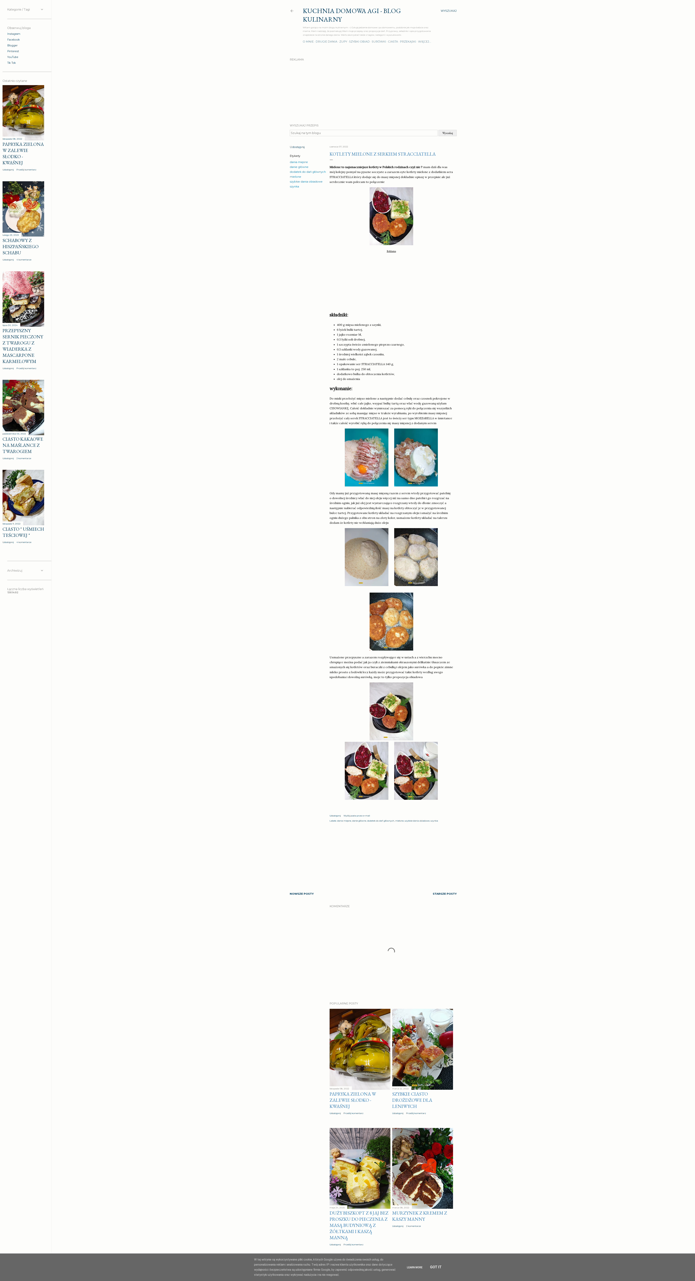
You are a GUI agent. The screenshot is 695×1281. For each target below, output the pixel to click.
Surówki (379, 41)
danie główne (299, 167)
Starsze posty (445, 893)
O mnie (308, 41)
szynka (294, 186)
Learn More (414, 1267)
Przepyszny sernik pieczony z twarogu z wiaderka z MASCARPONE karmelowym (23, 345)
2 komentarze (413, 1226)
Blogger (12, 45)
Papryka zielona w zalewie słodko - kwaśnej (353, 1100)
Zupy (343, 41)
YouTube (12, 57)
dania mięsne (299, 162)
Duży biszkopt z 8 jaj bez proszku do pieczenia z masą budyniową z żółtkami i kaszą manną (359, 1225)
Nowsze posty (302, 893)
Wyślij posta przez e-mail (357, 815)
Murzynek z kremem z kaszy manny (419, 1216)
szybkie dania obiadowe (306, 181)
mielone (295, 176)
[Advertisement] (373, 89)
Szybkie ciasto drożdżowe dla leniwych (412, 1100)
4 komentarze (23, 259)
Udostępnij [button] (297, 147)
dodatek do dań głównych (308, 172)
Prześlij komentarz (353, 1113)
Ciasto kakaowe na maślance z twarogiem (23, 445)
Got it (436, 1267)
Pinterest (13, 51)
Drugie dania (326, 41)
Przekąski (408, 41)
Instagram (13, 33)
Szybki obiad (359, 41)
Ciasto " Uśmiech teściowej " (23, 532)
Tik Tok (11, 62)
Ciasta (393, 41)
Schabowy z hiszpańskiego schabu (21, 246)
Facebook (13, 39)
